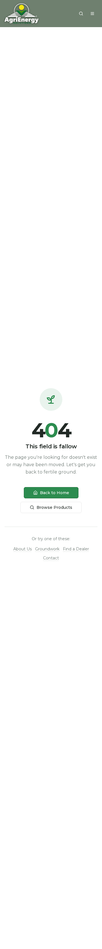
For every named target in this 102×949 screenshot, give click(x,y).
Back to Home (54, 492)
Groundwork (47, 548)
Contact (51, 558)
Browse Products (54, 507)
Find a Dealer (76, 548)
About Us (22, 548)
